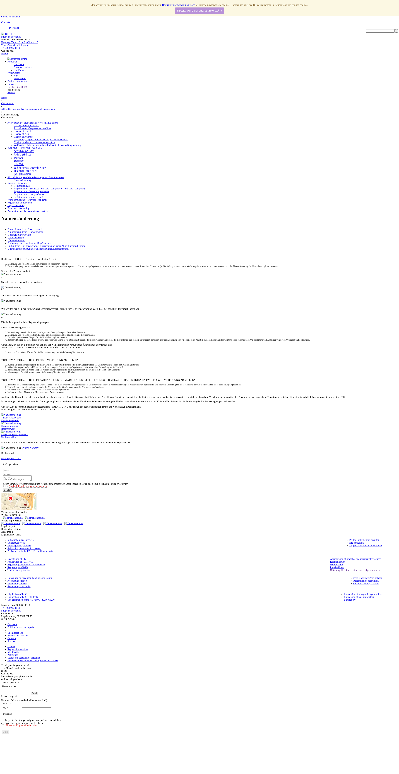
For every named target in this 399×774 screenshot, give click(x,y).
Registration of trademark (19, 202)
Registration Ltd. (22, 185)
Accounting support (17, 580)
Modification (336, 564)
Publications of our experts (20, 627)
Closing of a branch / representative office (34, 142)
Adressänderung (16, 237)
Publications (20, 78)
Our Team (19, 64)
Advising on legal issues (19, 545)
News (16, 75)
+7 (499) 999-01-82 (11, 458)
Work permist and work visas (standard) (27, 199)
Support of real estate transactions (365, 545)
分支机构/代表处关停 (25, 171)
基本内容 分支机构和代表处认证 (25, 148)
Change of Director (23, 131)
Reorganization (337, 561)
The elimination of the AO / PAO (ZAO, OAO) (31, 599)
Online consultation (10, 16)
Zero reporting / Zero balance (367, 578)
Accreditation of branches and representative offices (32, 122)
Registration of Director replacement (31, 191)
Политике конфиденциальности (179, 5)
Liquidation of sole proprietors (359, 597)
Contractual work (16, 542)
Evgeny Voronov (30, 448)
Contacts (5, 22)
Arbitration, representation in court (24, 548)
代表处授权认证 (22, 154)
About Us (12, 61)
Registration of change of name (29, 194)
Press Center (13, 73)
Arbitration (12, 655)
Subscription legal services (20, 540)
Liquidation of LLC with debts (22, 597)
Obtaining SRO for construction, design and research (356, 570)
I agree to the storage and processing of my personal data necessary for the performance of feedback (31, 721)
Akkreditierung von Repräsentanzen (25, 232)
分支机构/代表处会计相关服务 (30, 167)
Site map (11, 641)
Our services (7, 103)
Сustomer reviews (22, 67)
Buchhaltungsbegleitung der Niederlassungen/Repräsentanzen (38, 248)
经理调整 (19, 158)
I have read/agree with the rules (21, 725)
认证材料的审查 (22, 174)
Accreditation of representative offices (32, 128)
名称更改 (19, 161)
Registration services (17, 649)
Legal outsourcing (16, 205)
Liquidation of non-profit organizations (363, 594)
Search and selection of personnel (23, 657)
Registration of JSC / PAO (20, 561)
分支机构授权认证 (24, 151)
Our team (12, 624)
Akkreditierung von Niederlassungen (26, 229)
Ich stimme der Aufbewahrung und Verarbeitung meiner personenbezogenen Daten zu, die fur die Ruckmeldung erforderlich (67, 484)
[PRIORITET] (9, 34)
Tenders (11, 646)
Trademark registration (18, 570)
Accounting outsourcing (19, 586)
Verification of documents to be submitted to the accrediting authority (47, 145)
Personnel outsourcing (18, 208)
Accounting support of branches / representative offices (41, 139)
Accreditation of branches (26, 125)
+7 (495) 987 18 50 (10, 608)
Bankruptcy (350, 599)
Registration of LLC (17, 559)
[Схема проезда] (18, 509)
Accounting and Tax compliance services (27, 211)
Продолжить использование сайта (199, 10)
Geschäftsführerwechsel (19, 234)
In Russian (14, 27)
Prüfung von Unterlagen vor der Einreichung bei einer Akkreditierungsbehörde (46, 246)
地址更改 (19, 164)
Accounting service (16, 583)
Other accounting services (366, 583)
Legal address (337, 567)
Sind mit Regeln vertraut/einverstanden (28, 486)
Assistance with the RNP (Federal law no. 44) (30, 551)
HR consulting (356, 542)
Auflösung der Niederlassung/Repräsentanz (29, 243)
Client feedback (15, 632)
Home (4, 97)
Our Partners (20, 70)
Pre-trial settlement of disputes (364, 540)
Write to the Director (17, 635)
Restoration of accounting (366, 580)
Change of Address (23, 136)
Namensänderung (16, 240)
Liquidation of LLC (17, 594)
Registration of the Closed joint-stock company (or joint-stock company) (49, 188)
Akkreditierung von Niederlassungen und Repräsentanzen (29, 109)
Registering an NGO (17, 567)
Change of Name (22, 134)
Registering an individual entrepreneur (26, 564)
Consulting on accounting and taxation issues (29, 578)
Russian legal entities (17, 183)
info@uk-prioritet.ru (11, 36)
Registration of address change (29, 197)
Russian (11, 92)
